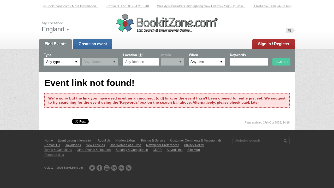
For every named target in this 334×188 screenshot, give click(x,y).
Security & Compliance (132, 150)
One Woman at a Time (125, 145)
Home (48, 140)
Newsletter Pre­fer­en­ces (162, 145)
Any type (53, 62)
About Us (104, 140)
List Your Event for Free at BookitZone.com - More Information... (52, 6)
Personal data (54, 155)
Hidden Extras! (125, 140)
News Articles (95, 145)
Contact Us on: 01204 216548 (126, 6)
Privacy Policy (194, 145)
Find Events (55, 44)
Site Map (193, 150)
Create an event (93, 44)
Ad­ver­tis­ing (175, 150)
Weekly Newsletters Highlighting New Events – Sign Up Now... (199, 6)
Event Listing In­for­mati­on (75, 140)
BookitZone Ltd (73, 167)
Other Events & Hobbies (94, 150)
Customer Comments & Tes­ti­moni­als (196, 140)
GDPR (157, 150)
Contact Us (52, 145)
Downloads (73, 145)
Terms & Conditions (58, 150)
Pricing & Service (153, 140)
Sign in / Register (273, 44)
